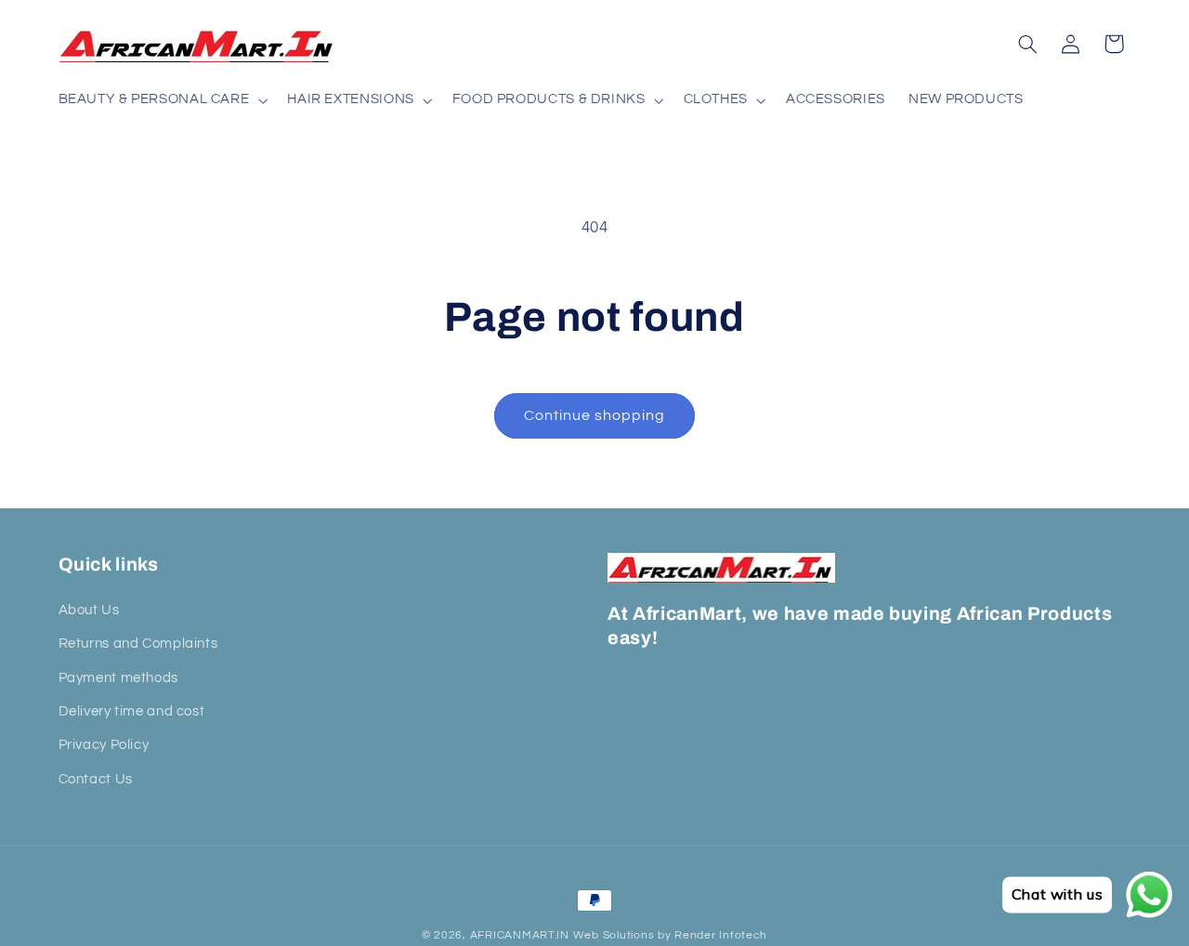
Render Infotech (720, 935)
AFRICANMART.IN (519, 935)
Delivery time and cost (132, 711)
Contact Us (96, 778)
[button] (161, 100)
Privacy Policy (104, 745)
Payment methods (118, 677)
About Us (89, 609)
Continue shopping (595, 415)
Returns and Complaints (138, 643)
